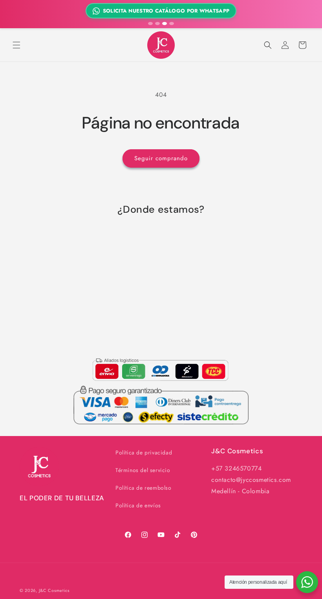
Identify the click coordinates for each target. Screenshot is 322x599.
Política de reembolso (143, 488)
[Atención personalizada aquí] (307, 582)
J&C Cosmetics (54, 590)
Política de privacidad (143, 452)
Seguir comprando (161, 158)
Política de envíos (138, 505)
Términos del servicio (142, 470)
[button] (16, 45)
